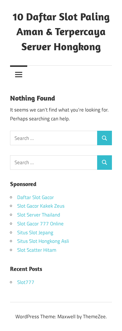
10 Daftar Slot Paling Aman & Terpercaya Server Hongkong (61, 31)
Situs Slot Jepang (35, 232)
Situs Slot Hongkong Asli (43, 241)
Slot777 (25, 282)
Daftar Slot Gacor (35, 197)
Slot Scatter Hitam (36, 250)
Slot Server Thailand (38, 215)
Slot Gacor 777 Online (40, 223)
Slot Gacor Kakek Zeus (41, 206)
